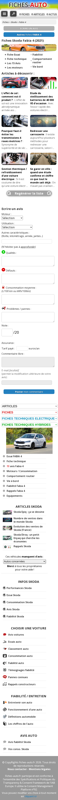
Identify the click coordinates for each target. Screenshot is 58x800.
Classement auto (18, 649)
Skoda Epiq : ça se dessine (29, 512)
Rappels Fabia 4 (16, 491)
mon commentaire (29, 391)
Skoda (14, 22)
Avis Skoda (13, 609)
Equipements (14, 495)
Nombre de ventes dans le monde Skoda (28, 520)
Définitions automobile (22, 716)
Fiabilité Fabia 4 (16, 486)
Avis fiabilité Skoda (19, 742)
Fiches (5, 22)
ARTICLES (39, 14)
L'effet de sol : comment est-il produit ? (11, 96)
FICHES (26, 14)
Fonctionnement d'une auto (25, 709)
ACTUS (53, 14)
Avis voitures (16, 634)
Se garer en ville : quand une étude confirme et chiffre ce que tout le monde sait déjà (41, 175)
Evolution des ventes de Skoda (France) (28, 528)
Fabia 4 (22, 22)
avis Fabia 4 (15, 466)
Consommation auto (20, 656)
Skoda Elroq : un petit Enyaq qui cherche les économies (26, 538)
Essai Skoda (13, 595)
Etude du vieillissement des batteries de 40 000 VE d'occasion (42, 98)
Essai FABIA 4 (14, 456)
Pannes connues (18, 677)
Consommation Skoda (20, 602)
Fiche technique (16, 461)
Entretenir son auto (20, 702)
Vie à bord (13, 481)
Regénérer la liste (29, 193)
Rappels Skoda (22, 546)
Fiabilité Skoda (15, 616)
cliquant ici (31, 796)
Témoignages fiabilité (21, 670)
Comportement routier (21, 476)
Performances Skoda (19, 588)
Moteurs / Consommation (22, 471)
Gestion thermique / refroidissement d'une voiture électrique (14, 174)
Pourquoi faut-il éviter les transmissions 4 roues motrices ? (12, 136)
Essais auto (14, 641)
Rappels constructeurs (22, 684)
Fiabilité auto (16, 663)
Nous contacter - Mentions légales (29, 769)
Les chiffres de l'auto (20, 723)
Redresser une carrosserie (39, 132)
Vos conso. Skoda (18, 749)
